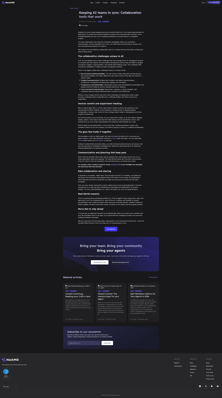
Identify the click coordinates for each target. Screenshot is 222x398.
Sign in (204, 2)
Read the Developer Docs (120, 262)
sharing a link (115, 164)
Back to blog (74, 8)
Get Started (111, 229)
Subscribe (107, 343)
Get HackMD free (214, 2)
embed (80, 140)
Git (96, 108)
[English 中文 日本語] (9, 386)
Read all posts (153, 277)
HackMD (113, 138)
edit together (99, 140)
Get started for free (99, 262)
